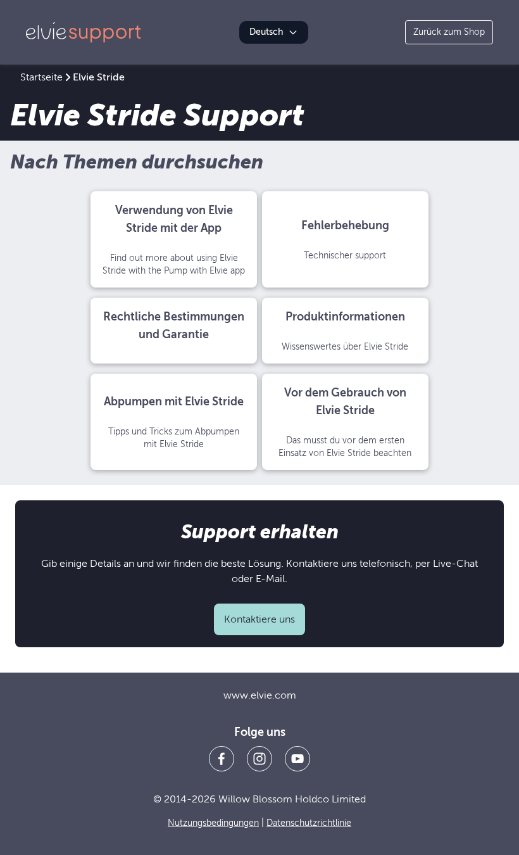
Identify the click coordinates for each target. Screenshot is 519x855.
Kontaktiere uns (259, 619)
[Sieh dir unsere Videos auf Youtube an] (297, 758)
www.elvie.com (259, 695)
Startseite (41, 77)
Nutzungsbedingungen (213, 823)
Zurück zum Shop (449, 32)
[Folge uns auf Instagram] (259, 758)
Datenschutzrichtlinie (308, 823)
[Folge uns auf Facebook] (221, 758)
